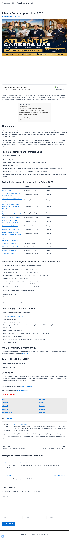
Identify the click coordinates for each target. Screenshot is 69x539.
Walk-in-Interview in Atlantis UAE (28, 116)
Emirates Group (7, 412)
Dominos (5, 409)
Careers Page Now (22, 390)
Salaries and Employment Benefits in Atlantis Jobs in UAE (35, 112)
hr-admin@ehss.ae (26, 386)
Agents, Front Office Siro (9, 243)
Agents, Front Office (8, 253)
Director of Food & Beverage (10, 226)
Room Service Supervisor (9, 250)
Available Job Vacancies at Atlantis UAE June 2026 (33, 110)
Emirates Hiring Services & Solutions (19, 3)
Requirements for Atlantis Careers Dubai (30, 108)
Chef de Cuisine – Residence (10, 229)
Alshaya (41, 402)
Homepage (9, 418)
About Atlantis (23, 106)
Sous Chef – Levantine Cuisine (11, 217)
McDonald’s (42, 399)
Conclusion (23, 119)
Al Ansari (5, 406)
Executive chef (6, 190)
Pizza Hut (42, 412)
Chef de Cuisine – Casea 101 (10, 247)
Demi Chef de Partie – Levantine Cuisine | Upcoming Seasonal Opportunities (11, 206)
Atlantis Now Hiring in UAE (26, 118)
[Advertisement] (34, 70)
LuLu (3, 399)
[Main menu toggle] (65, 3)
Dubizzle (42, 406)
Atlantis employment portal (16, 316)
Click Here (25, 353)
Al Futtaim (5, 402)
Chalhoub (42, 409)
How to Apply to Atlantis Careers (28, 114)
